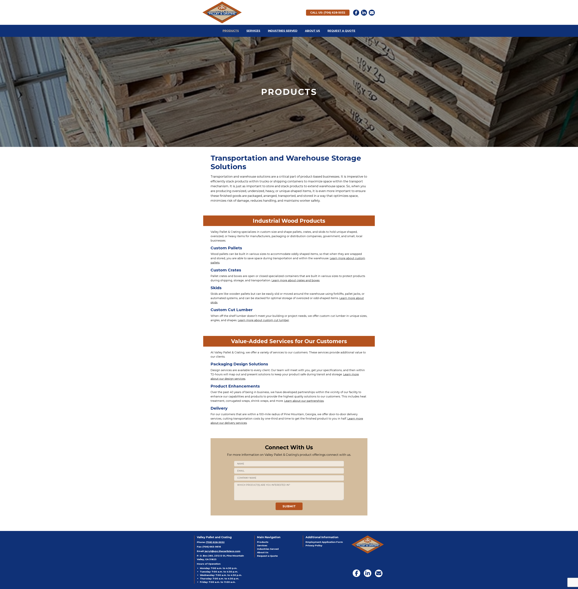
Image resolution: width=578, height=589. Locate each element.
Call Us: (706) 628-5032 (327, 12)
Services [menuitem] (253, 30)
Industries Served (268, 548)
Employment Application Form (324, 542)
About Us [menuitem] (312, 30)
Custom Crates (226, 270)
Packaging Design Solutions (239, 364)
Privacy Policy (314, 545)
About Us (262, 552)
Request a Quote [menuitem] (341, 30)
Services (262, 545)
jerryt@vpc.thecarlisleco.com (222, 551)
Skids (216, 287)
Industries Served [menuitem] (282, 30)
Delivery (219, 408)
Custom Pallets (226, 248)
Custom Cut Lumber (232, 309)
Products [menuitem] (231, 30)
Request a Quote (267, 555)
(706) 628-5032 (215, 542)
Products (262, 542)
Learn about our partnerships (304, 401)
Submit (289, 506)
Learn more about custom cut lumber (263, 320)
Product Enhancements (235, 386)
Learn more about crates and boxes (296, 280)
